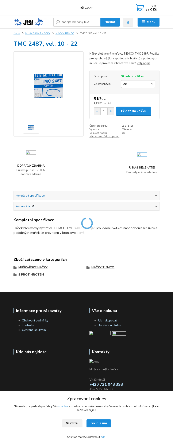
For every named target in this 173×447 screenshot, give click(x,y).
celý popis (143, 63)
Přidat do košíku (133, 111)
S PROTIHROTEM (31, 275)
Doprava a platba (109, 325)
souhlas (63, 406)
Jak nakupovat (107, 321)
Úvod (17, 33)
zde (103, 437)
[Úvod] (32, 22)
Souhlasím (99, 423)
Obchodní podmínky (35, 321)
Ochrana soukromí (34, 330)
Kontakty (28, 325)
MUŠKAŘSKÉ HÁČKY (37, 33)
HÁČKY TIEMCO (64, 33)
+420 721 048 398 (38, 8)
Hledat (110, 22)
